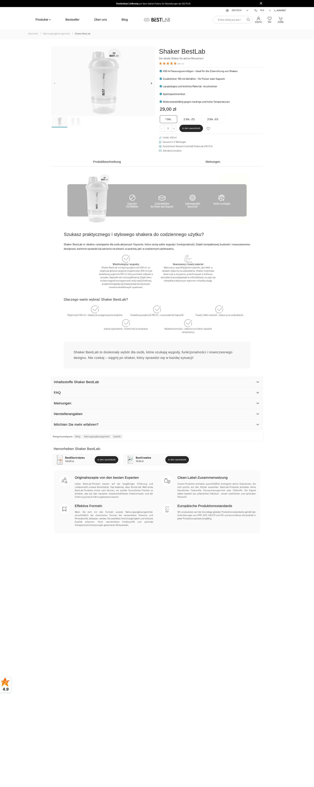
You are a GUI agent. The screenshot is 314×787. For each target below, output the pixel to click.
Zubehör (117, 436)
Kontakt (281, 10)
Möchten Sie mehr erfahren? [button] (76, 424)
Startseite (33, 33)
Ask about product (172, 150)
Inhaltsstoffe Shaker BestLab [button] (76, 382)
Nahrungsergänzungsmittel (56, 33)
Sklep (77, 436)
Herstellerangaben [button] (68, 414)
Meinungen (213, 161)
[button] (43, 20)
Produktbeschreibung (107, 161)
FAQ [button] (57, 392)
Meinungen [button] (62, 403)
